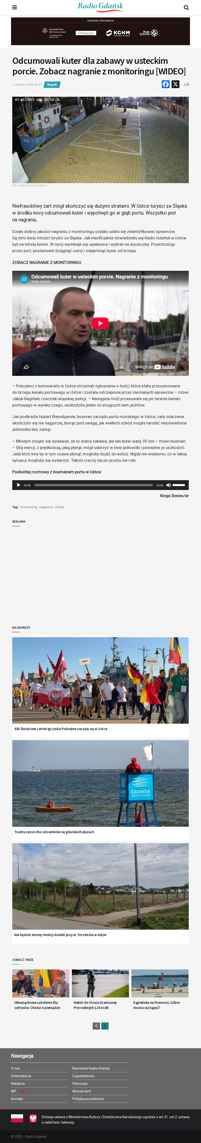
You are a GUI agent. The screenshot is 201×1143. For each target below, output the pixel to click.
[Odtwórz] (18, 485)
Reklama (18, 1084)
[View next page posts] (105, 1026)
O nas (15, 1068)
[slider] (179, 484)
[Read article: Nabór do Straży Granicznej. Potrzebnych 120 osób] (100, 985)
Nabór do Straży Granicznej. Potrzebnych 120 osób (95, 1005)
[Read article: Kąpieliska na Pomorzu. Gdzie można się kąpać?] (159, 985)
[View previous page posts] (96, 1026)
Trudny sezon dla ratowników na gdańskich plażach (54, 832)
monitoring (28, 507)
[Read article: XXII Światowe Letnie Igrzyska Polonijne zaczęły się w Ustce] (100, 686)
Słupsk (52, 84)
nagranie (46, 507)
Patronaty (80, 1084)
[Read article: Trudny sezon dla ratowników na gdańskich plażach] (100, 789)
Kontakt (17, 1099)
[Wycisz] (168, 485)
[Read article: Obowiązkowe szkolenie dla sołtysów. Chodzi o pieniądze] (40, 985)
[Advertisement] (52, 571)
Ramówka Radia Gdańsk (91, 1068)
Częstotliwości (83, 1076)
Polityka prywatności (88, 1099)
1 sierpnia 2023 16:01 (27, 84)
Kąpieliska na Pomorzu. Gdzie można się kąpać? (156, 1005)
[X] (175, 84)
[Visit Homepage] (100, 8)
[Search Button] (186, 7)
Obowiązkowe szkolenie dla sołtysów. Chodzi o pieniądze (37, 1005)
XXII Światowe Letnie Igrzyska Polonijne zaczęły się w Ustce (60, 728)
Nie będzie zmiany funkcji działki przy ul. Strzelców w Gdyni (60, 934)
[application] (100, 485)
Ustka (59, 507)
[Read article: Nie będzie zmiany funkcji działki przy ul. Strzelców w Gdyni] (100, 892)
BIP (14, 1091)
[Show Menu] (14, 7)
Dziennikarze (21, 1076)
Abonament (81, 1091)
